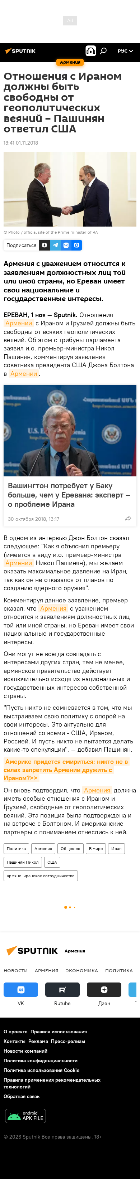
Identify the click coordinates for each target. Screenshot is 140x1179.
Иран (116, 848)
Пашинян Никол (23, 862)
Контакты (14, 1041)
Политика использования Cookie (42, 1070)
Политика (16, 848)
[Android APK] (25, 1117)
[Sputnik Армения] (21, 53)
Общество (70, 848)
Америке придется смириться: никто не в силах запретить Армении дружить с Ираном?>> (67, 769)
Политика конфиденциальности (41, 1060)
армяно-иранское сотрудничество (41, 875)
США (52, 862)
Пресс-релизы (68, 1041)
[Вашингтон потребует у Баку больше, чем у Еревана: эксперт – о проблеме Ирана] (70, 430)
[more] (128, 518)
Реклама (38, 1041)
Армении (18, 323)
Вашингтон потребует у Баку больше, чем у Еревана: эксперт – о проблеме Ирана (69, 495)
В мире (96, 848)
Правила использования (59, 1031)
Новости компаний (25, 1051)
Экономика (82, 970)
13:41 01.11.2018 (21, 143)
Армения (53, 608)
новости (16, 970)
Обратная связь (21, 1096)
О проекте (16, 1031)
